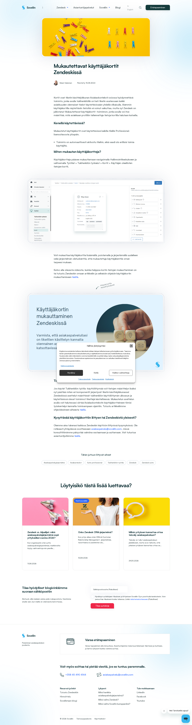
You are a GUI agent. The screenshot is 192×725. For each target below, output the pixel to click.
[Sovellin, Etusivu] (32, 8)
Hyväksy (71, 373)
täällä (83, 409)
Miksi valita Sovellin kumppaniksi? (114, 704)
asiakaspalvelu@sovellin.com (106, 428)
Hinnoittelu (65, 696)
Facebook (141, 696)
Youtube (141, 700)
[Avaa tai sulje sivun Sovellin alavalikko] (109, 7)
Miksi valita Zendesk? (108, 699)
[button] (131, 346)
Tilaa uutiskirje (102, 605)
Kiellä (96, 373)
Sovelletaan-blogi (68, 700)
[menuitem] (62, 7)
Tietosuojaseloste (84, 379)
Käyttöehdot (109, 379)
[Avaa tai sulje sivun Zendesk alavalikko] (67, 7)
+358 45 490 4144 (75, 674)
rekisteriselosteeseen (139, 599)
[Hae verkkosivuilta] (140, 7)
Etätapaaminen (157, 7)
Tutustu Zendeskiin (69, 692)
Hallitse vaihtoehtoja (120, 373)
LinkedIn (141, 692)
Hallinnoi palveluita (67, 366)
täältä (75, 277)
